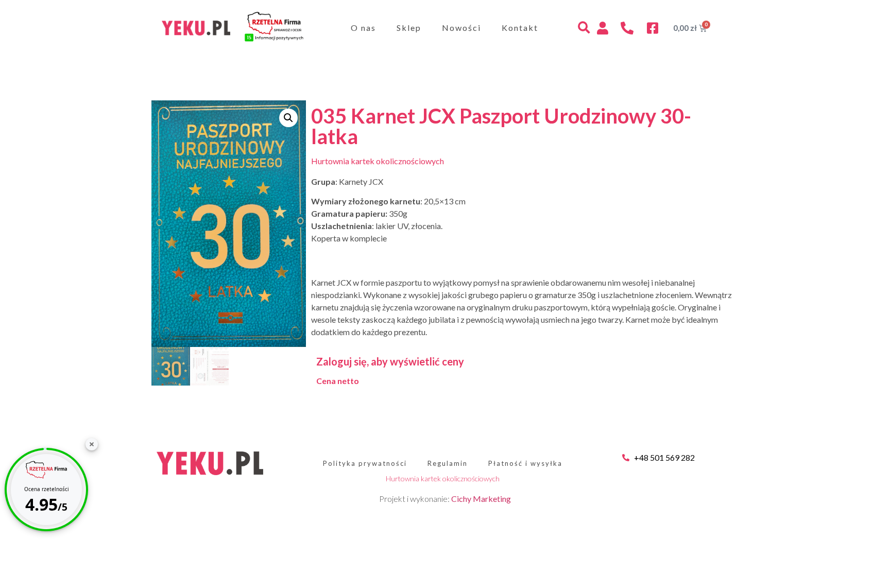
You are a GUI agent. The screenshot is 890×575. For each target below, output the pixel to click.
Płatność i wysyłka (525, 463)
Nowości (461, 27)
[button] (583, 28)
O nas (363, 27)
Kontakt (520, 27)
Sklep (409, 27)
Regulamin (447, 463)
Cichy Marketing (481, 498)
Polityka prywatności (365, 463)
